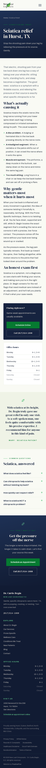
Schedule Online (23, 325)
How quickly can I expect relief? (18, 493)
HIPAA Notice (21, 739)
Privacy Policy (8, 739)
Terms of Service (25, 750)
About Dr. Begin (10, 625)
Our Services (8, 629)
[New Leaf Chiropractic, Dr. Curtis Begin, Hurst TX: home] (8, 5)
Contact (6, 653)
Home (5, 18)
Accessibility (27, 743)
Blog (5, 649)
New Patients (9, 645)
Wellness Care (9, 637)
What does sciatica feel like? (17, 473)
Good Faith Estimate (29, 746)
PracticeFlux (16, 764)
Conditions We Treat (12, 641)
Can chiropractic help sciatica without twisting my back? (18, 483)
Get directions (9, 710)
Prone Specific (9, 633)
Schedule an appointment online (16, 714)
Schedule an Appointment (23, 562)
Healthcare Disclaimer (11, 746)
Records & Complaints (11, 743)
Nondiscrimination (10, 750)
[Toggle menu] (40, 5)
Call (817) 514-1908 (23, 333)
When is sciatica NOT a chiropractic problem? (14, 502)
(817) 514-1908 (11, 613)
